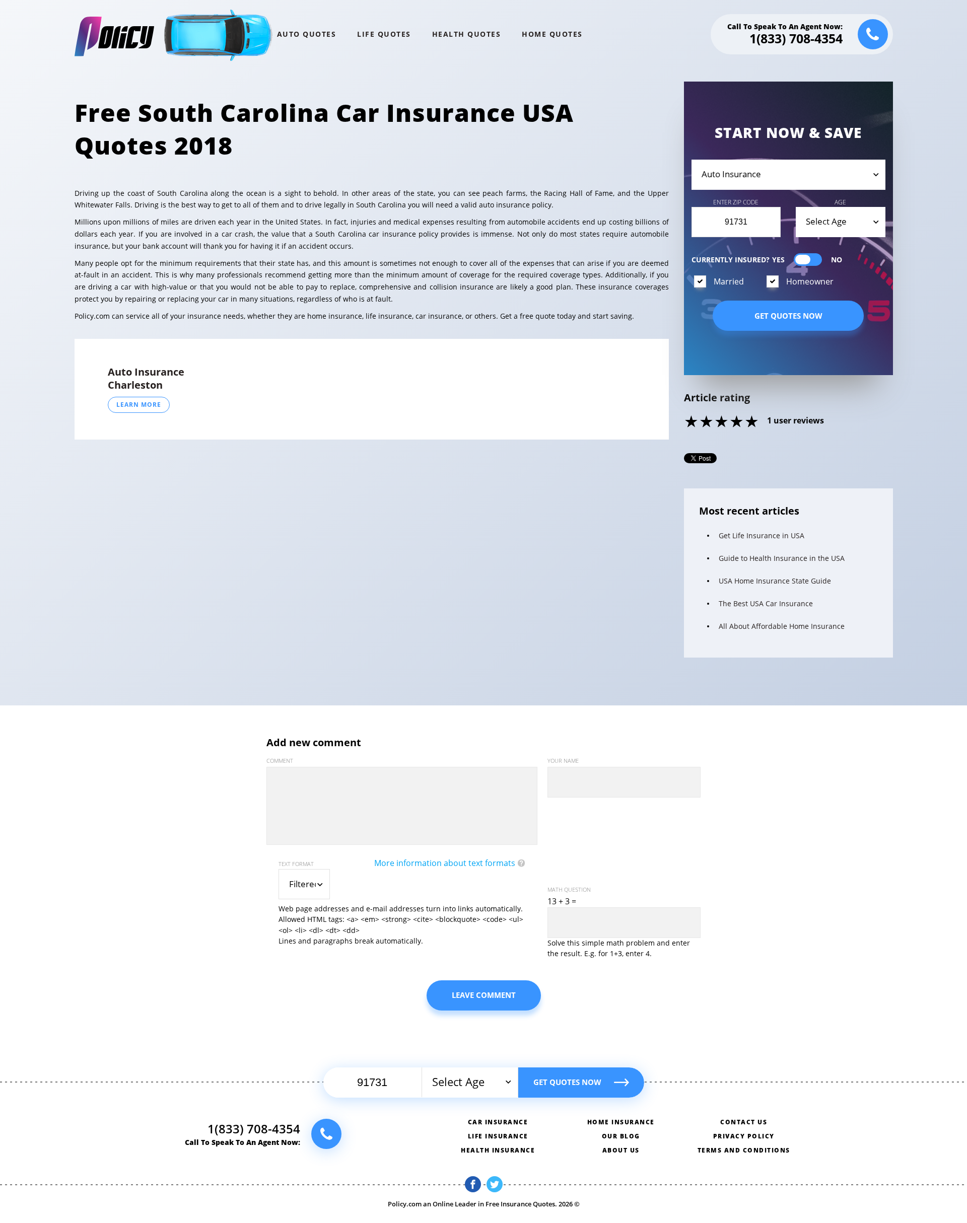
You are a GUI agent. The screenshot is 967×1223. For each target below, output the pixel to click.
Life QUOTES (384, 34)
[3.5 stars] (729, 422)
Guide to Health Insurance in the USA (782, 558)
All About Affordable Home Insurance (782, 626)
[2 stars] (707, 422)
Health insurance (498, 1150)
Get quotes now (788, 316)
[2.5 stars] (714, 422)
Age (840, 202)
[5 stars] (752, 422)
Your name (563, 760)
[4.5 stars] (744, 422)
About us (621, 1150)
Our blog (621, 1136)
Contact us (743, 1122)
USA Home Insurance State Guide (775, 581)
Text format (296, 864)
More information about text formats (444, 863)
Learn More (138, 404)
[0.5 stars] (684, 422)
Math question (569, 889)
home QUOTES (552, 34)
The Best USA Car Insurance (766, 603)
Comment (279, 760)
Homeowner (810, 281)
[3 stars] (722, 422)
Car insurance (498, 1122)
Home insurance (621, 1122)
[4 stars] (737, 422)
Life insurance (498, 1136)
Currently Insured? (731, 259)
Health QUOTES (466, 34)
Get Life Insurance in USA (761, 535)
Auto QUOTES (306, 34)
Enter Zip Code (735, 202)
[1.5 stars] (699, 422)
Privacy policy (744, 1136)
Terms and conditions (744, 1150)
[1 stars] (692, 422)
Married (729, 281)
